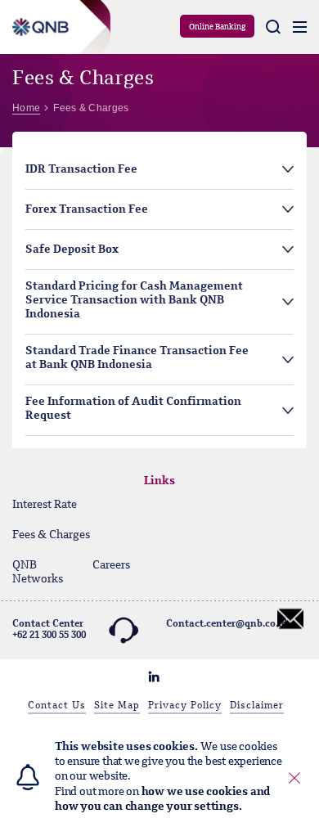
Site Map (117, 706)
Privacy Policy (185, 706)
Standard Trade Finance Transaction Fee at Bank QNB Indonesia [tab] (137, 358)
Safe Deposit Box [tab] (72, 249)
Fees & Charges (51, 535)
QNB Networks (37, 572)
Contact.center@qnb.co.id (226, 624)
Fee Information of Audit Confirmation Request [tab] (133, 408)
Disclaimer (257, 706)
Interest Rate (44, 504)
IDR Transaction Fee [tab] (81, 169)
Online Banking (217, 27)
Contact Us (57, 706)
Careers (111, 565)
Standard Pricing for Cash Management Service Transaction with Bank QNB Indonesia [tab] (134, 300)
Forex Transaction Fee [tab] (86, 209)
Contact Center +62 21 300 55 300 (49, 629)
